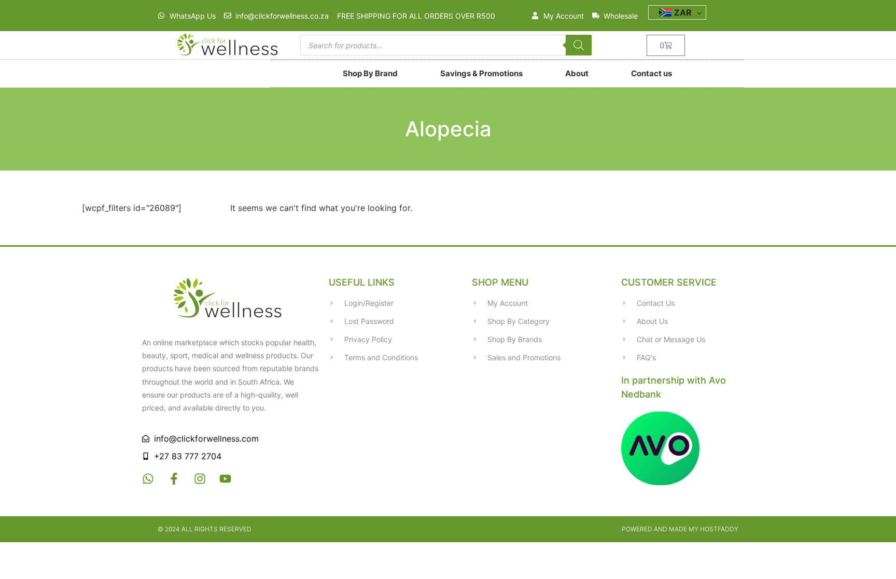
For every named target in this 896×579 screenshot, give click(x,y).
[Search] (579, 45)
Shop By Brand (370, 73)
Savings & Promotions (481, 73)
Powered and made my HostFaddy (680, 529)
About (577, 73)
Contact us (651, 73)
